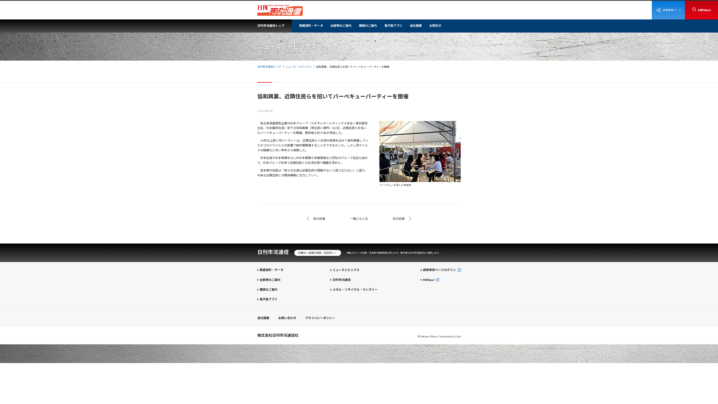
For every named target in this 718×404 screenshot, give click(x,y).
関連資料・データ (311, 25)
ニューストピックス (346, 270)
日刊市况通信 (273, 252)
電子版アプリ (393, 25)
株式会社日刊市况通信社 (277, 335)
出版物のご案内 (341, 25)
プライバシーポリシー (320, 318)
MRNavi (428, 280)
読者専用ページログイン (439, 270)
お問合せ (435, 25)
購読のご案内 (368, 25)
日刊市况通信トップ (270, 25)
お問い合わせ (287, 318)
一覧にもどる (359, 219)
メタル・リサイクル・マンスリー (355, 289)
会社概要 (416, 25)
